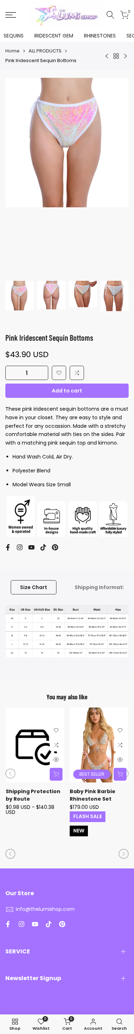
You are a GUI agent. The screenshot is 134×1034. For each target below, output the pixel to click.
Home (12, 50)
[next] (124, 854)
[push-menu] (10, 15)
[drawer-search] (110, 15)
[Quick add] (56, 774)
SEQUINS (14, 35)
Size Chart (33, 587)
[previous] (10, 774)
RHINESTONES (100, 35)
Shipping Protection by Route (33, 795)
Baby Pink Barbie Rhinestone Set (92, 795)
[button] (59, 373)
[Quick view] (56, 759)
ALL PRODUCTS (45, 50)
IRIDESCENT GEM (53, 35)
